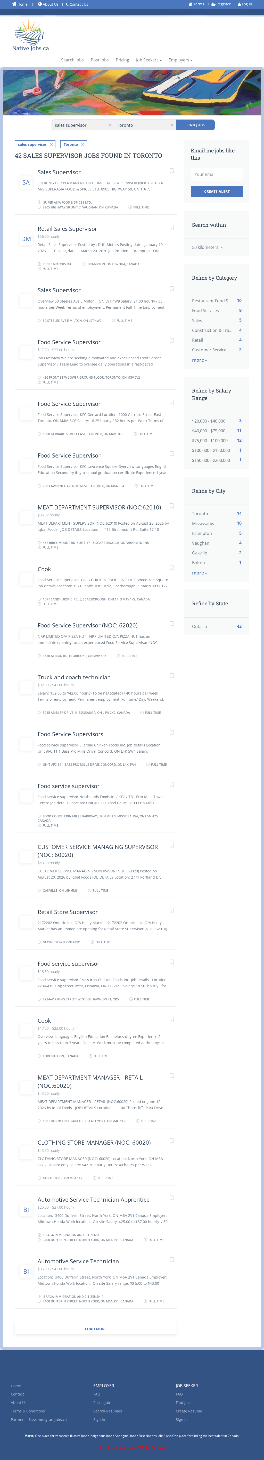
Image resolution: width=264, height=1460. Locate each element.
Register (223, 4)
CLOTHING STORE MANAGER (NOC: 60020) (94, 1142)
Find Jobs (195, 124)
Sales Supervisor (59, 172)
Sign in (99, 1419)
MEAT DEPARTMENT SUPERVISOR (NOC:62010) (99, 507)
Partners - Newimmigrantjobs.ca (39, 1419)
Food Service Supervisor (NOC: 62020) (87, 625)
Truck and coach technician (74, 677)
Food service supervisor (69, 786)
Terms (198, 4)
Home (22, 4)
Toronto (71, 144)
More (198, 360)
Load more (95, 1328)
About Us (50, 4)
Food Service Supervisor (69, 342)
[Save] (166, 171)
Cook (44, 569)
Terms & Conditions (28, 1411)
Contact (17, 1394)
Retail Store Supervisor (68, 912)
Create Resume (189, 1411)
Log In (246, 4)
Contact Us (78, 4)
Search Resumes (107, 1411)
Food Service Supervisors (70, 734)
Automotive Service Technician (78, 1261)
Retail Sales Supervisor (67, 228)
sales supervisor (32, 144)
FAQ (96, 1394)
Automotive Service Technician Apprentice (94, 1199)
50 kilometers (205, 247)
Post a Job (101, 1402)
